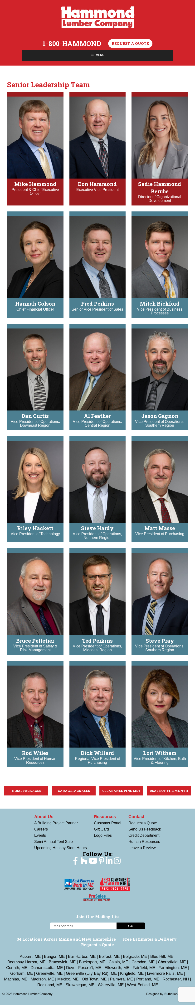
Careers (41, 829)
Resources (105, 816)
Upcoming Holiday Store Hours (60, 848)
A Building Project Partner (56, 823)
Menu (100, 55)
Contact (136, 816)
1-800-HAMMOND (72, 43)
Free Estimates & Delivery (149, 939)
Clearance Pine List (121, 791)
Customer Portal (107, 823)
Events (40, 835)
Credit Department (143, 835)
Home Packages (26, 791)
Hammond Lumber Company (98, 17)
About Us (43, 816)
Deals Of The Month (169, 791)
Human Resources (144, 842)
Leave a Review (142, 848)
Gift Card (101, 829)
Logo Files (103, 835)
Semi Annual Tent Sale (53, 842)
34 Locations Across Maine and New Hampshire (66, 939)
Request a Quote (130, 43)
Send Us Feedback (144, 829)
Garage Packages (74, 791)
